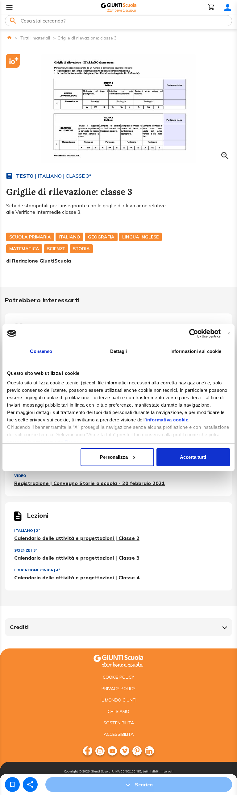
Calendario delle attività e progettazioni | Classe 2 (76, 538)
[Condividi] (30, 784)
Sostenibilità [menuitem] (118, 723)
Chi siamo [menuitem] (118, 711)
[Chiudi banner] (229, 333)
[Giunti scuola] (118, 660)
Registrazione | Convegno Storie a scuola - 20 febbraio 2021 (89, 483)
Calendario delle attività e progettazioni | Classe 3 (76, 558)
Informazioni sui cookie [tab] (195, 351)
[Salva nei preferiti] (12, 784)
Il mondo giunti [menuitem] (118, 700)
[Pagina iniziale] (9, 37)
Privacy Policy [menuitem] (118, 688)
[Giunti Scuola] (119, 7)
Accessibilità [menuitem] (119, 734)
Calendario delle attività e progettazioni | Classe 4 (76, 577)
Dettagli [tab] (118, 351)
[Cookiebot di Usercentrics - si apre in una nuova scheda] (194, 333)
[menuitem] (87, 751)
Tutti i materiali (35, 38)
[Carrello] (211, 7)
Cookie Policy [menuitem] (118, 677)
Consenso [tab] (41, 351)
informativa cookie (167, 419)
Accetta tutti (193, 457)
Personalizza (114, 457)
